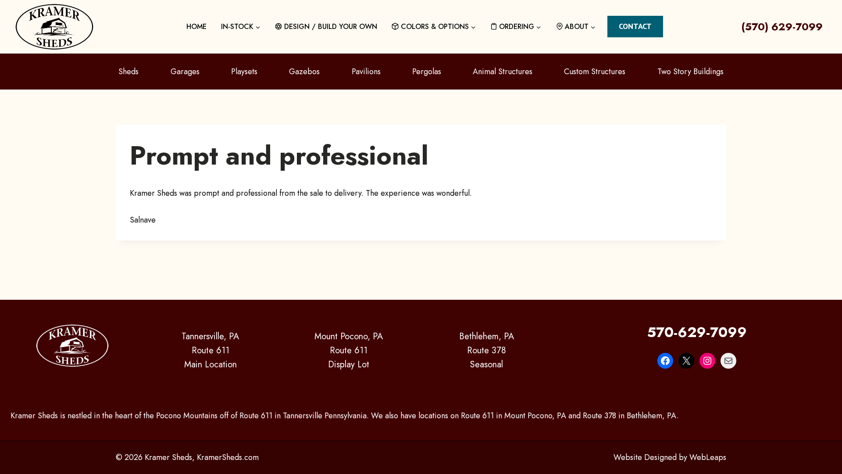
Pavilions (366, 71)
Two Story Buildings (690, 71)
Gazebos (304, 71)
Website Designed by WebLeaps (670, 457)
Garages (185, 71)
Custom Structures (594, 71)
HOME (196, 27)
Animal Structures (502, 71)
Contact (635, 26)
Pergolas (426, 71)
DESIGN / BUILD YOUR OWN (330, 27)
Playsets (244, 71)
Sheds (128, 71)
